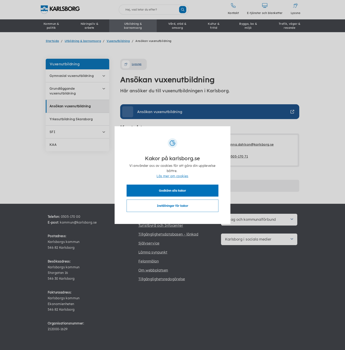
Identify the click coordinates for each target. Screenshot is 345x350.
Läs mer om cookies (172, 176)
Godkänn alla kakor (172, 190)
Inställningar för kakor (172, 206)
